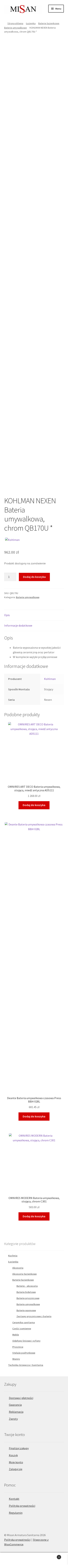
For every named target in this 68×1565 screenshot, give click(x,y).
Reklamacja (16, 1412)
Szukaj (34, 1559)
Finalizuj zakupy (19, 1448)
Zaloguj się (15, 1469)
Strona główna (15, 23)
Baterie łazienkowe (48, 23)
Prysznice (17, 1346)
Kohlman (50, 679)
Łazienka (31, 23)
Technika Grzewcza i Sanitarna (25, 1365)
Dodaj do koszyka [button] (34, 805)
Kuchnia (12, 1255)
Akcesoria (17, 1267)
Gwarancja (15, 1405)
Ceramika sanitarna (23, 1322)
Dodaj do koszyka (34, 577)
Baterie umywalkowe (15, 27)
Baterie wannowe (26, 1310)
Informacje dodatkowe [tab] (18, 625)
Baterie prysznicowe (28, 1298)
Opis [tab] (7, 615)
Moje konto (16, 1462)
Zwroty (13, 1419)
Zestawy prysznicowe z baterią (34, 1316)
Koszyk (13, 1455)
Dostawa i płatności (21, 1398)
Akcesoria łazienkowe (24, 1274)
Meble (15, 1334)
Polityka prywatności (22, 1506)
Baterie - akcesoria (27, 1286)
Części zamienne (21, 1328)
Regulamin (15, 1513)
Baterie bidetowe (26, 1292)
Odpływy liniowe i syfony (26, 1340)
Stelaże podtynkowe (23, 1352)
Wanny (16, 1359)
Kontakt (14, 1498)
